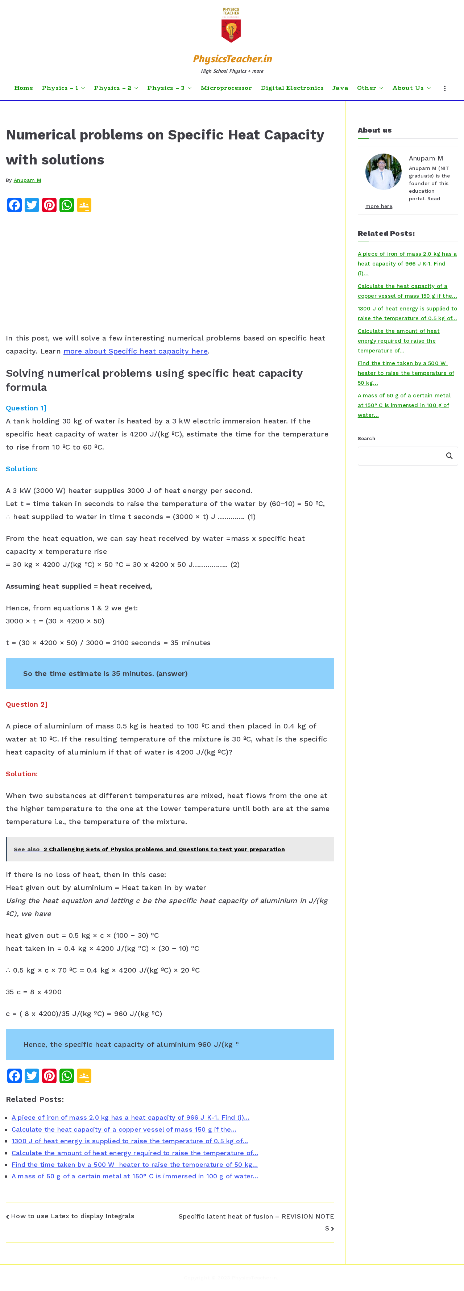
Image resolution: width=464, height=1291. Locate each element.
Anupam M (27, 180)
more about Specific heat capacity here (135, 351)
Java (340, 88)
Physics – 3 (166, 88)
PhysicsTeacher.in (232, 58)
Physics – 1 (60, 88)
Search (366, 438)
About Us (408, 88)
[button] (81, 88)
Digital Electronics (292, 88)
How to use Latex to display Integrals (72, 1216)
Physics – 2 (112, 88)
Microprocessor (226, 88)
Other (366, 88)
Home (23, 88)
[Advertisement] (170, 275)
